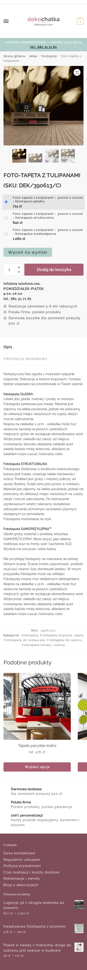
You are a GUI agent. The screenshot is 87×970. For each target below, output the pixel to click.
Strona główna (14, 56)
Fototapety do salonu (64, 640)
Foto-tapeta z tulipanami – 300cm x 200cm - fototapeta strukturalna (48, 215)
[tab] (43, 347)
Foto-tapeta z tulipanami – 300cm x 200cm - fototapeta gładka (48, 199)
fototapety (49, 56)
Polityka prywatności (22, 866)
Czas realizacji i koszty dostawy (31, 872)
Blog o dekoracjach (21, 885)
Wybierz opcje (37, 767)
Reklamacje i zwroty (21, 878)
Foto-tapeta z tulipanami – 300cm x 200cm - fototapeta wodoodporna (48, 232)
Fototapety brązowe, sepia (61, 635)
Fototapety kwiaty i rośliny (43, 645)
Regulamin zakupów (21, 860)
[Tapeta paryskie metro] (37, 706)
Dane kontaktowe (19, 853)
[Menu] (10, 21)
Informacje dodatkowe (25, 359)
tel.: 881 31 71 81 (43, 47)
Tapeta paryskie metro (37, 745)
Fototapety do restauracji (24, 640)
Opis (7, 347)
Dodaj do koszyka (54, 269)
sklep (33, 56)
